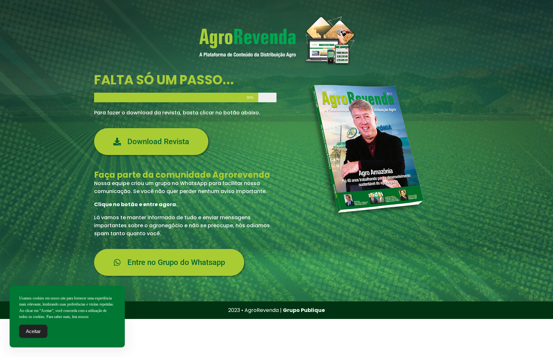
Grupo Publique (304, 310)
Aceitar (33, 331)
